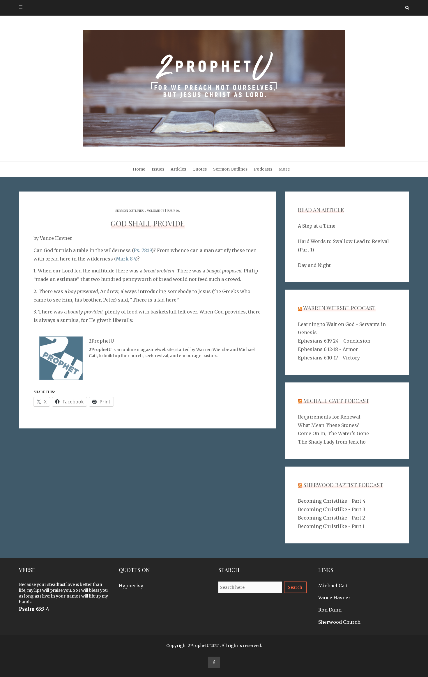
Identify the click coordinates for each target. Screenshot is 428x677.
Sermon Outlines (230, 169)
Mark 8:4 (126, 259)
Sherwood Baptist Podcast (343, 484)
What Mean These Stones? (328, 425)
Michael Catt (333, 586)
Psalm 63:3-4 (34, 609)
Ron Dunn (330, 610)
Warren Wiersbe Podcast (339, 307)
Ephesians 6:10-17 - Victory (329, 358)
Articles (178, 169)
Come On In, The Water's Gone (333, 433)
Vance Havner (334, 597)
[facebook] (214, 662)
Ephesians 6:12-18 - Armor (328, 349)
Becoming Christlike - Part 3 (331, 509)
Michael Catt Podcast (336, 400)
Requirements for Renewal (329, 417)
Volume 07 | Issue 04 (163, 211)
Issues (158, 169)
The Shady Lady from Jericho (332, 442)
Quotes (199, 169)
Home (139, 169)
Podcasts (263, 169)
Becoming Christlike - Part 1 (331, 526)
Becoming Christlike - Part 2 (331, 518)
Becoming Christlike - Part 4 (331, 501)
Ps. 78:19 (143, 250)
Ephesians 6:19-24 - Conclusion (334, 341)
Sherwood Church (339, 622)
